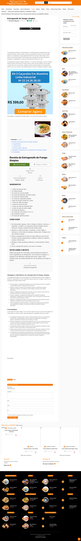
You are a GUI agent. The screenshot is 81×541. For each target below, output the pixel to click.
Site (8, 410)
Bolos (3, 9)
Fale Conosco (71, 9)
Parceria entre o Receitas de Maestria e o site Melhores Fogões (22, 11)
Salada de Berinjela (72, 240)
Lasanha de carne (72, 100)
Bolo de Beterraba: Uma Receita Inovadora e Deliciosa (73, 73)
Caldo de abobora (72, 58)
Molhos (43, 9)
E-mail (8, 405)
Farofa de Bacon (72, 121)
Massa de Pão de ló (72, 177)
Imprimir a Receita (36, 28)
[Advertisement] (30, 42)
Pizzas (47, 9)
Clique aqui (6, 465)
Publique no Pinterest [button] (41, 164)
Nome (8, 400)
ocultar (20, 139)
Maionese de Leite (72, 206)
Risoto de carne (72, 92)
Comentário (9, 391)
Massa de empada (72, 185)
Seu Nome (65, 26)
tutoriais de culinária (50, 446)
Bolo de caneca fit (72, 50)
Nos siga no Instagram (48, 463)
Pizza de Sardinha (73, 487)
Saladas (64, 9)
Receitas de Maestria (14, 20)
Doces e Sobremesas (25, 9)
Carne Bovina (9, 9)
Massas (38, 9)
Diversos (31, 446)
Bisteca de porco (72, 114)
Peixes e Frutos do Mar (56, 9)
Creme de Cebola (72, 198)
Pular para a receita (25, 28)
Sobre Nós (4, 11)
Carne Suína (16, 9)
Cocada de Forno (72, 142)
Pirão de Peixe (71, 219)
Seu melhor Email (67, 32)
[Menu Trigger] (46, 2)
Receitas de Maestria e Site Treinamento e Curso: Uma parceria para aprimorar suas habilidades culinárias (25, 13)
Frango (33, 9)
